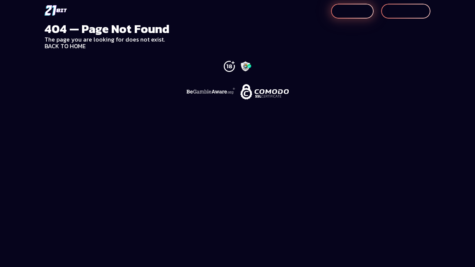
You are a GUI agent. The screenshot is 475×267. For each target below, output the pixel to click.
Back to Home (65, 46)
